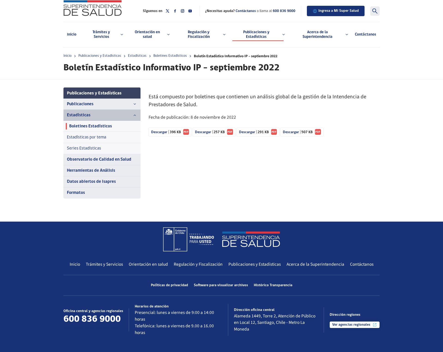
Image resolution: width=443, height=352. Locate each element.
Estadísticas (137, 56)
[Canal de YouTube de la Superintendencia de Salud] (190, 11)
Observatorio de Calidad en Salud (99, 159)
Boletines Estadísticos (170, 56)
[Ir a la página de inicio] (97, 8)
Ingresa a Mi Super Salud (338, 11)
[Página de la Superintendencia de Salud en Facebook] (175, 11)
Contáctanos (365, 34)
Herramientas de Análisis (91, 170)
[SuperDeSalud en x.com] (167, 11)
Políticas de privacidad (169, 285)
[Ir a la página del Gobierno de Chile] (188, 239)
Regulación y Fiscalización (198, 264)
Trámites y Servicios (104, 264)
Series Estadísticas (84, 148)
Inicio (71, 34)
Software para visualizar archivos (221, 285)
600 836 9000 (284, 11)
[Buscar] (375, 11)
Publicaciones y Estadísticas (99, 56)
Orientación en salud (148, 264)
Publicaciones (80, 104)
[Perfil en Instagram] (182, 11)
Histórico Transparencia (273, 285)
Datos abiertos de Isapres (91, 182)
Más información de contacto (91, 328)
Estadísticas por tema (86, 137)
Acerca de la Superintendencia (315, 264)
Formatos (76, 193)
